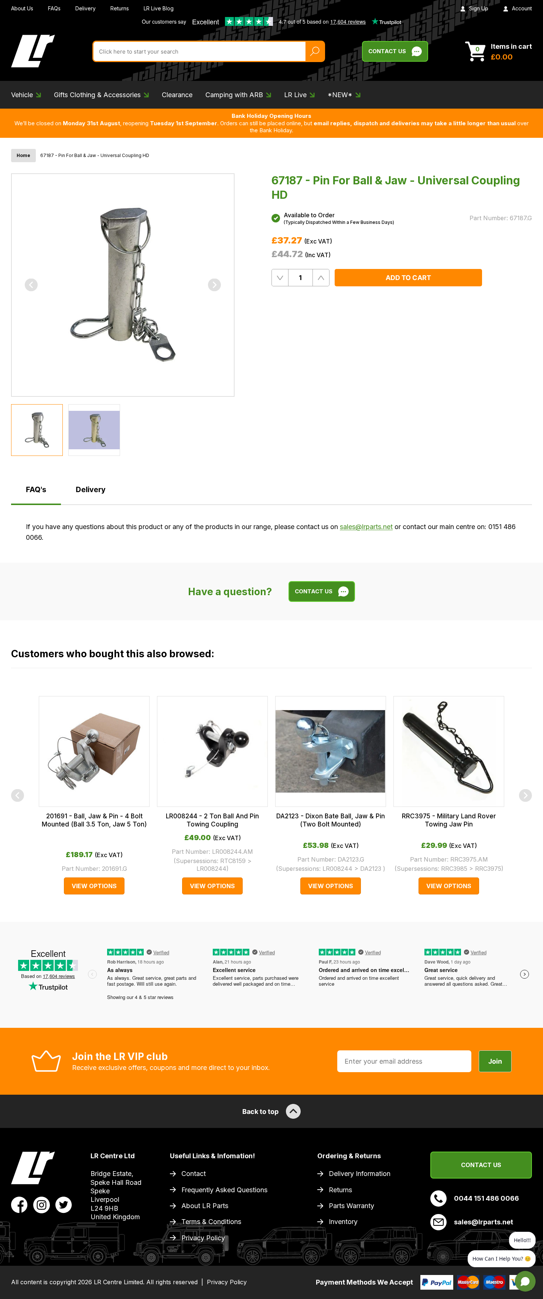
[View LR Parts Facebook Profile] (19, 1204)
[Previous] (31, 285)
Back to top (260, 1111)
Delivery (85, 8)
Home (23, 155)
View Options (94, 886)
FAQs (54, 8)
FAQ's (36, 489)
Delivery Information (359, 1173)
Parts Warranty (351, 1206)
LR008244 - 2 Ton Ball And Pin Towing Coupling (212, 820)
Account (522, 8)
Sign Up (478, 8)
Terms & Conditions (211, 1221)
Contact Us (387, 51)
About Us (22, 8)
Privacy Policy (203, 1238)
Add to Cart (408, 278)
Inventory (343, 1221)
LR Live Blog (159, 8)
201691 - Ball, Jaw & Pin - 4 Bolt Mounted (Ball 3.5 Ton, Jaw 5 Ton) (94, 820)
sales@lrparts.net (366, 527)
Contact (193, 1173)
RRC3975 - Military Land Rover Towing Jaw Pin (449, 820)
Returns (119, 8)
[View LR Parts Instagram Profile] (41, 1204)
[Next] (214, 285)
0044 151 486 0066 (486, 1198)
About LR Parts (204, 1206)
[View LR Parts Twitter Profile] (63, 1204)
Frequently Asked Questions (224, 1190)
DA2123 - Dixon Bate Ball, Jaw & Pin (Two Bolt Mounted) (330, 820)
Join (495, 1061)
